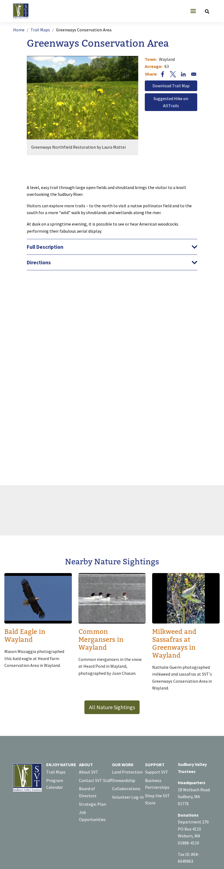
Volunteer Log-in (128, 797)
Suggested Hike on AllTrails (171, 102)
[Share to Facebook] (162, 74)
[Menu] (193, 11)
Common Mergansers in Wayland (100, 639)
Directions (39, 262)
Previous (54, 109)
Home (19, 29)
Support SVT (156, 772)
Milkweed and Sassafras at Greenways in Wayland (174, 643)
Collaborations (126, 788)
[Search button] (207, 11)
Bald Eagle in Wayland (24, 636)
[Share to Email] (194, 74)
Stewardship (123, 780)
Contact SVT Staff (95, 780)
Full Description (45, 247)
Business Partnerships (157, 784)
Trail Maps (40, 29)
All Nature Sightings (112, 707)
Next (110, 109)
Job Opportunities (92, 816)
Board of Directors (87, 792)
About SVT (88, 772)
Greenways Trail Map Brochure (171, 85)
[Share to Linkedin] (183, 74)
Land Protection (127, 772)
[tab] (112, 247)
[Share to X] (173, 74)
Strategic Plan (92, 804)
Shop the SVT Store (157, 799)
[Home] (23, 11)
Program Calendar (54, 784)
